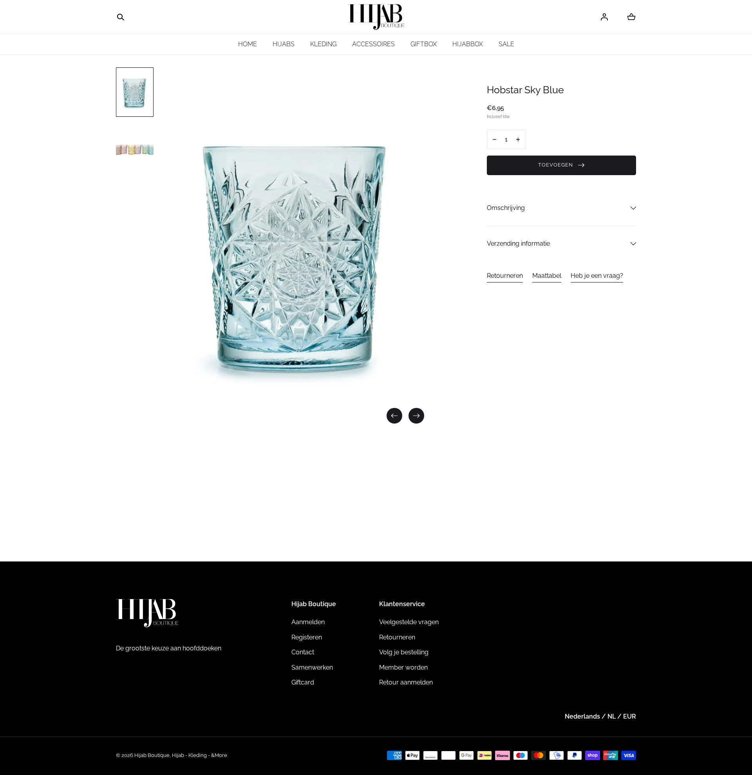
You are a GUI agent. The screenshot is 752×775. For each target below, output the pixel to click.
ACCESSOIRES (373, 44)
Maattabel (546, 275)
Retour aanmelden (406, 682)
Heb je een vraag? (597, 275)
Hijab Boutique (152, 755)
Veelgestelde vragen (409, 622)
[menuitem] (135, 92)
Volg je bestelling (403, 652)
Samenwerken (312, 667)
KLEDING (323, 44)
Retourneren (505, 275)
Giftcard (302, 682)
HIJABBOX (467, 44)
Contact (302, 652)
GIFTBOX (423, 44)
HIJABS (284, 44)
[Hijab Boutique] (376, 17)
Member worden (403, 667)
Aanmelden (308, 622)
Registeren (306, 637)
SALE (506, 44)
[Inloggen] (604, 17)
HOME (247, 44)
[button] (120, 17)
